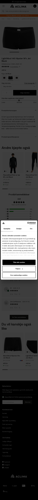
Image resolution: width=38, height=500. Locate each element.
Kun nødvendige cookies (18, 275)
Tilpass (17, 269)
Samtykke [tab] (7, 228)
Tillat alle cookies (19, 262)
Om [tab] (31, 228)
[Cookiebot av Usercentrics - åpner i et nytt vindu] (27, 223)
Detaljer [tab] (19, 228)
